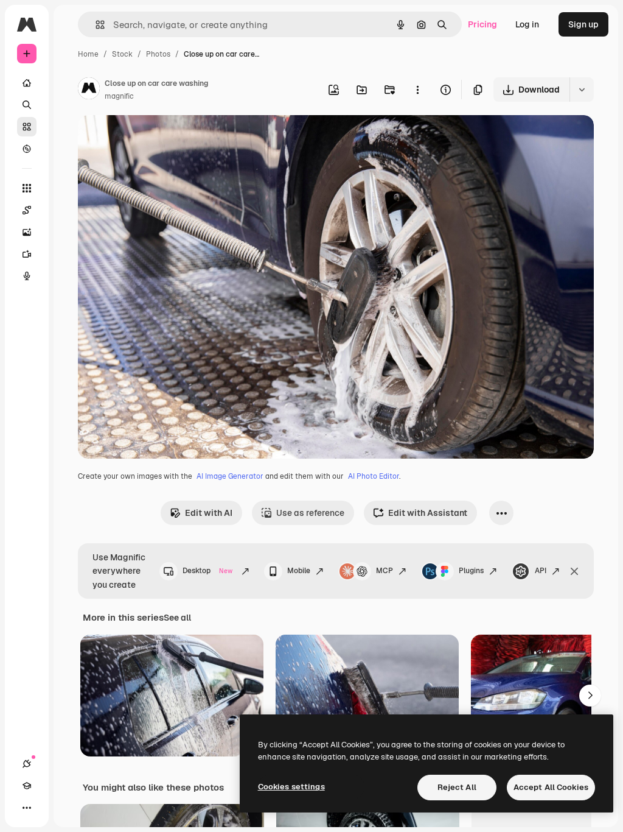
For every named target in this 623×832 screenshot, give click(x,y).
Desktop (207, 571)
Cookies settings (291, 786)
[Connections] (27, 764)
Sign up (583, 24)
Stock (122, 54)
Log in (527, 24)
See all (177, 617)
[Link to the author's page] (89, 90)
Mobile (298, 571)
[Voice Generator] (27, 276)
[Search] (27, 105)
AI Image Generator (230, 476)
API (540, 571)
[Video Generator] (27, 254)
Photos (158, 54)
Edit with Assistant (427, 512)
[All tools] (27, 188)
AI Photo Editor (373, 476)
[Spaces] (27, 210)
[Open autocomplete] (95, 24)
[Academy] (27, 785)
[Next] (590, 695)
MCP (384, 571)
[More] (27, 807)
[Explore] (27, 148)
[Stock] (27, 126)
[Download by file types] (581, 89)
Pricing (482, 24)
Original (156, 138)
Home (88, 54)
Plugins (471, 571)
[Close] (574, 571)
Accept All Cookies (550, 787)
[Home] (27, 83)
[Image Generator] (27, 232)
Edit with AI (208, 512)
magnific (119, 96)
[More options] (417, 89)
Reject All (456, 787)
